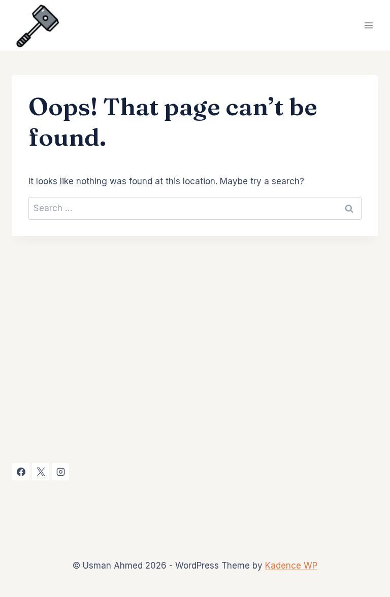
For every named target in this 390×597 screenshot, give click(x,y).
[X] (40, 471)
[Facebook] (20, 471)
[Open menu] (368, 25)
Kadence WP (291, 565)
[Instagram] (60, 471)
